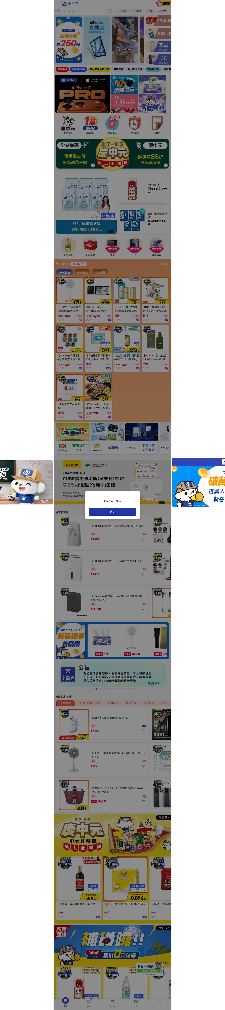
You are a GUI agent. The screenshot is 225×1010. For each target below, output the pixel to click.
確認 (112, 511)
